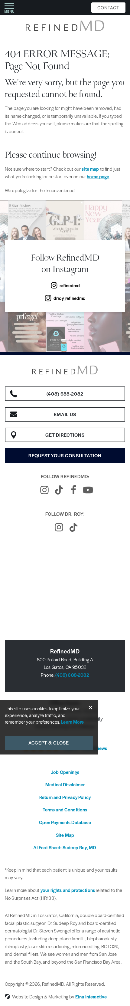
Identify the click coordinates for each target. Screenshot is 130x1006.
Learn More (72, 721)
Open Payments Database (65, 822)
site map (90, 169)
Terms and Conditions (65, 809)
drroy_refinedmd (70, 298)
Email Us (65, 414)
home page (98, 176)
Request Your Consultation (65, 455)
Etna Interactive (91, 996)
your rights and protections (68, 890)
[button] (9, 7)
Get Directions (65, 435)
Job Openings (65, 772)
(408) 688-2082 (72, 675)
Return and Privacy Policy (65, 797)
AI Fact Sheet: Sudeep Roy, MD (65, 847)
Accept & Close (48, 742)
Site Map (65, 835)
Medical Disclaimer (65, 784)
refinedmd (70, 285)
